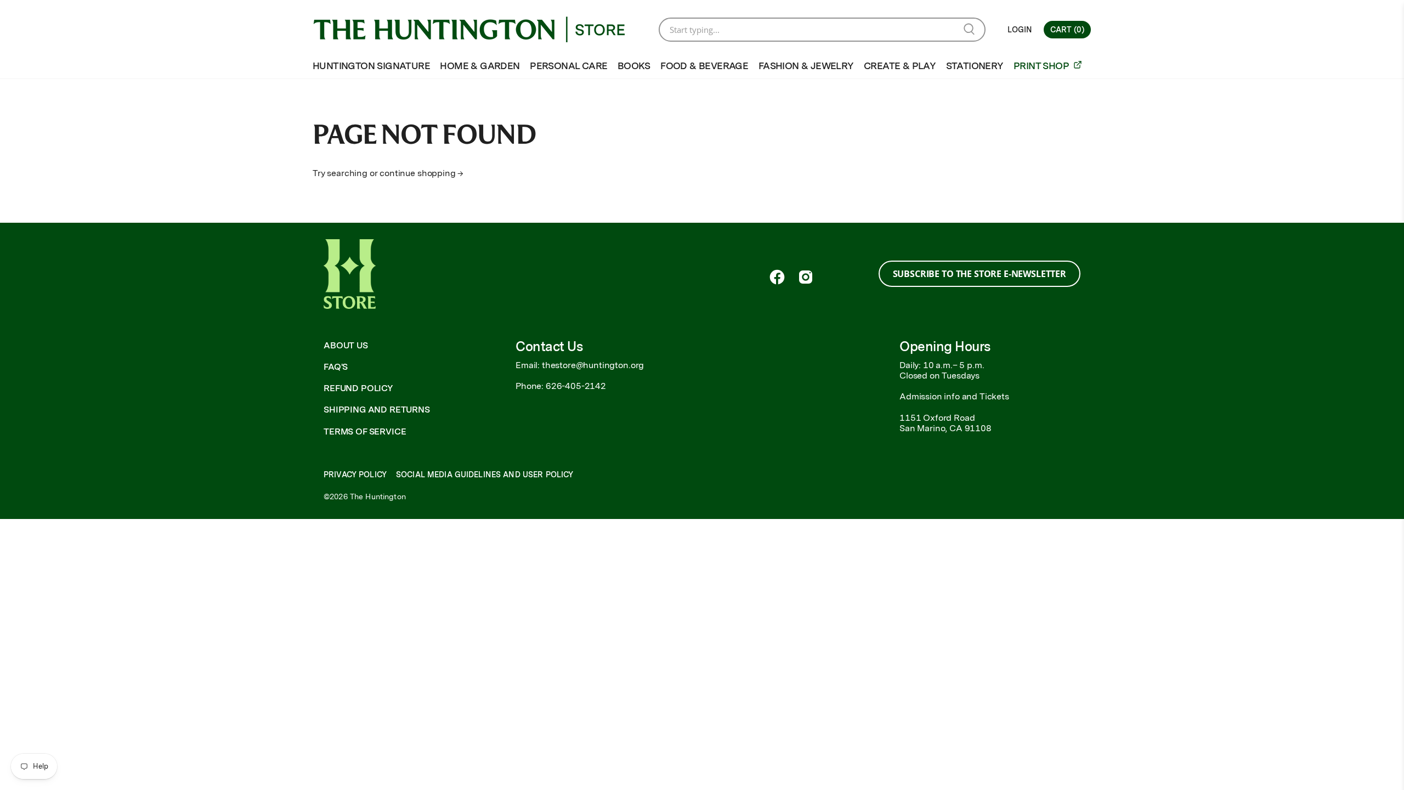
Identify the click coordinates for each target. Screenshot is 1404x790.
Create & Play (900, 65)
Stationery (975, 65)
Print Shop (1042, 65)
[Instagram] (805, 277)
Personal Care (568, 65)
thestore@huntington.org (593, 365)
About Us (346, 345)
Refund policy (358, 388)
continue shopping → (421, 173)
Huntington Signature (371, 65)
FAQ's (336, 367)
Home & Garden (479, 65)
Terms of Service (365, 431)
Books (634, 65)
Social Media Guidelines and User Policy (484, 474)
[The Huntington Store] (477, 29)
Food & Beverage (704, 65)
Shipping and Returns (377, 409)
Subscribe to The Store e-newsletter (979, 274)
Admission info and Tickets (954, 396)
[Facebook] (777, 277)
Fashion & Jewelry (806, 65)
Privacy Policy (355, 474)
